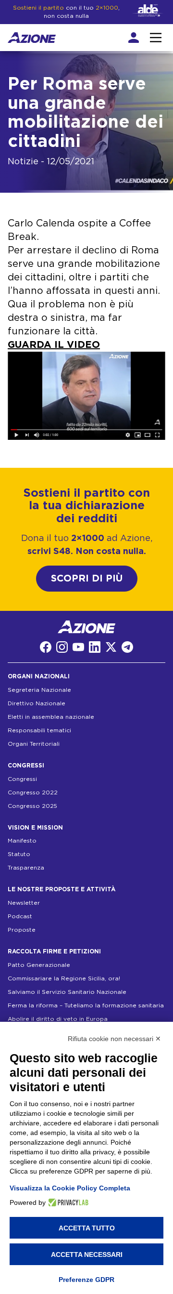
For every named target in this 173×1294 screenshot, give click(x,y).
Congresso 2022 (33, 792)
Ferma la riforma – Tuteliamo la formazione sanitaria (86, 1005)
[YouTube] (78, 647)
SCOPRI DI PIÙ (87, 578)
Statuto (19, 854)
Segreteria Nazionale (39, 690)
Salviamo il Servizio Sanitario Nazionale (67, 992)
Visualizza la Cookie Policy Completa (70, 1188)
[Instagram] (62, 647)
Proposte (22, 930)
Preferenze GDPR (86, 1279)
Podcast (20, 916)
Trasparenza (26, 868)
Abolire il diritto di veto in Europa (58, 1019)
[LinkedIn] (94, 647)
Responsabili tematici (39, 730)
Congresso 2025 (32, 806)
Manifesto (22, 841)
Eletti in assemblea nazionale (51, 717)
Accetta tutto (87, 1228)
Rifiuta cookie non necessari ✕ (114, 1039)
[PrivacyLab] (67, 1202)
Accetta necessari (87, 1254)
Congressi (22, 779)
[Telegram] (127, 647)
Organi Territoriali (34, 744)
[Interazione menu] (155, 37)
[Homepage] (32, 37)
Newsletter (24, 903)
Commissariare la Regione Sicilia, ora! (64, 978)
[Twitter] (111, 647)
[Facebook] (45, 647)
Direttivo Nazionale (36, 703)
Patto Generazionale (39, 965)
